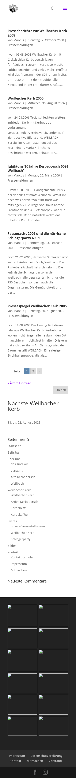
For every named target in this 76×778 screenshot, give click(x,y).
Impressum (19, 564)
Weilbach (17, 483)
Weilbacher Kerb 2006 (25, 98)
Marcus (19, 40)
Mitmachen (19, 570)
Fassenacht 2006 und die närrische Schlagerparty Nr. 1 (37, 235)
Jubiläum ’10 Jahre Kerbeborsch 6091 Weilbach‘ (38, 168)
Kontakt (13, 552)
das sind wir (19, 464)
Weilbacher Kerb (19, 490)
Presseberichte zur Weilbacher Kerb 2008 (37, 33)
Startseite (14, 446)
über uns (14, 459)
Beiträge (13, 452)
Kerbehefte (19, 508)
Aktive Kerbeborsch (24, 502)
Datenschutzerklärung (46, 756)
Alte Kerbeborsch (23, 477)
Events (12, 521)
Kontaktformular (22, 557)
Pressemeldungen (20, 45)
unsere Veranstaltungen (28, 526)
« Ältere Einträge (19, 383)
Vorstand (17, 471)
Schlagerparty (20, 539)
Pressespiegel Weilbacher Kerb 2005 (37, 306)
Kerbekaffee (19, 515)
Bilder (12, 546)
